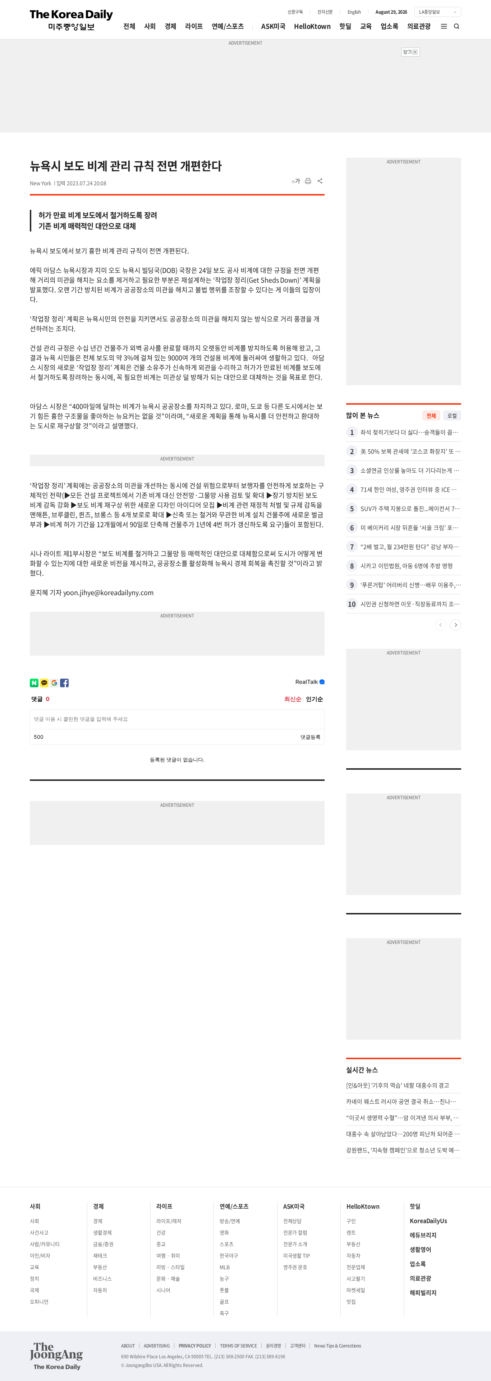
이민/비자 (40, 1255)
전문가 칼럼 (295, 1232)
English (354, 12)
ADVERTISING (157, 1345)
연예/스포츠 (228, 26)
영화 (224, 1232)
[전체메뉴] (444, 26)
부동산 (100, 1266)
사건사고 (39, 1232)
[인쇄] (308, 181)
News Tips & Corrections (337, 1345)
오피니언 (39, 1301)
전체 (129, 26)
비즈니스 (102, 1278)
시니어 (163, 1290)
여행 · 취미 (168, 1255)
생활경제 (102, 1232)
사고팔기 (356, 1278)
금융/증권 (103, 1243)
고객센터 (297, 1345)
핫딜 (345, 26)
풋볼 (224, 1290)
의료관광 (419, 26)
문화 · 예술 (168, 1278)
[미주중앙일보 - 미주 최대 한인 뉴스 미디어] (71, 20)
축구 (224, 1313)
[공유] (320, 181)
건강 (161, 1232)
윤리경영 (273, 1345)
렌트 (351, 1232)
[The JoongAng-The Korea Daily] (56, 1356)
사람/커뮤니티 (45, 1243)
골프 (224, 1301)
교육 (366, 26)
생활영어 (420, 1249)
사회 (150, 26)
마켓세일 (356, 1290)
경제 (170, 26)
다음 (455, 625)
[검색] (457, 26)
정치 (34, 1278)
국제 (34, 1290)
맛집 (351, 1301)
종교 (161, 1243)
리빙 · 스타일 (170, 1266)
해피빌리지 (423, 1292)
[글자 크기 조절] (296, 181)
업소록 (390, 26)
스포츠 (227, 1243)
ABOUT (128, 1345)
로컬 (452, 415)
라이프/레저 (169, 1220)
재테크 (100, 1255)
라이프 (194, 26)
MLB (225, 1266)
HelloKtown (312, 26)
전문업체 (356, 1266)
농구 (224, 1278)
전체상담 (292, 1220)
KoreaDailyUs (428, 1220)
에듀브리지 (423, 1235)
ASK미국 (273, 26)
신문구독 (295, 12)
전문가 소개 (295, 1243)
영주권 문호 (295, 1266)
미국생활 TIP (297, 1255)
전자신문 (324, 12)
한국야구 (229, 1255)
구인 (351, 1220)
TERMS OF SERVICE (238, 1345)
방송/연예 (230, 1220)
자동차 (100, 1290)
